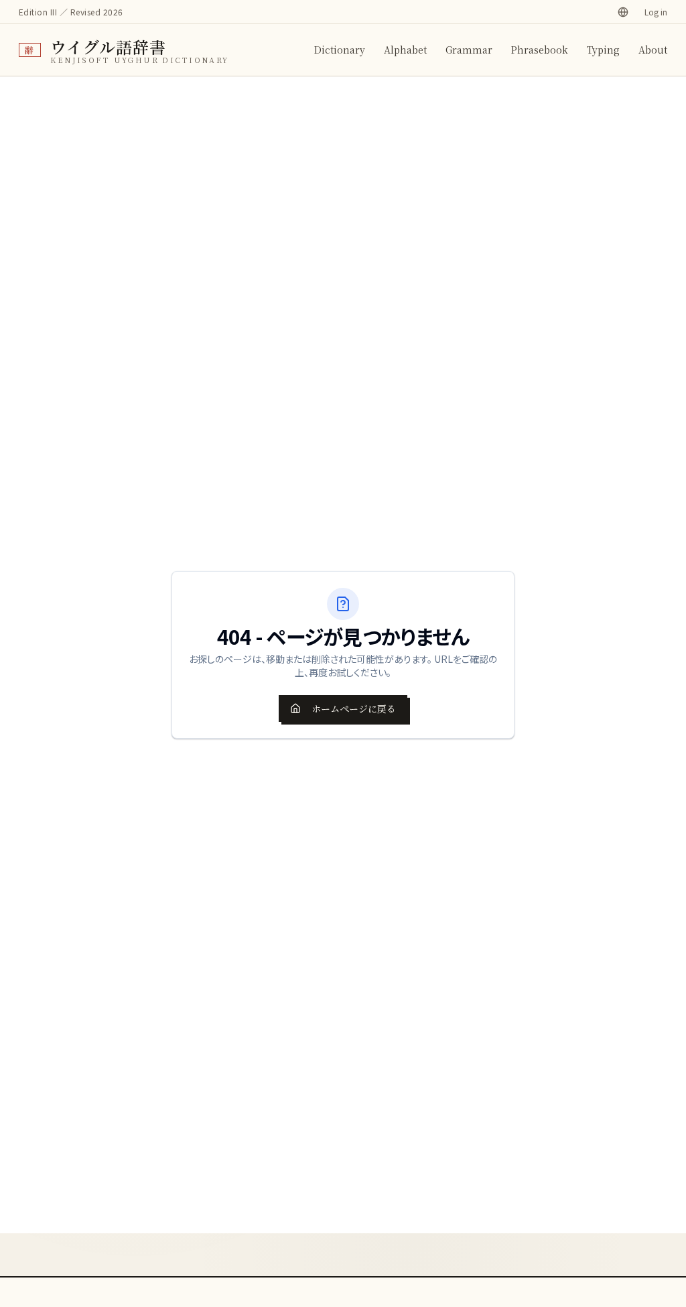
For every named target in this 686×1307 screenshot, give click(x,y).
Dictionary (339, 49)
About (652, 49)
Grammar (468, 49)
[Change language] (623, 12)
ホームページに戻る (354, 708)
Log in (655, 12)
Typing (603, 49)
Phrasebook (539, 49)
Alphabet (405, 49)
